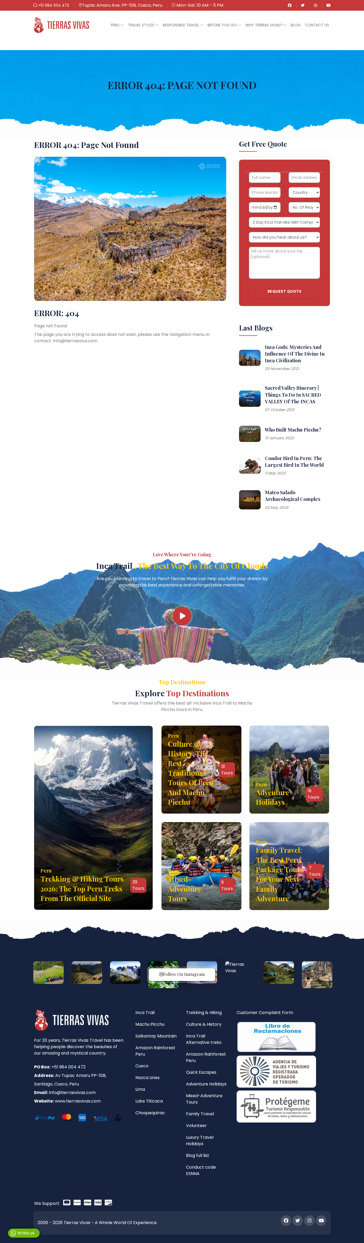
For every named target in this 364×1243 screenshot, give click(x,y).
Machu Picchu (149, 1024)
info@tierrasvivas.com (72, 1092)
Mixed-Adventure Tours (184, 888)
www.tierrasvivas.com (78, 1101)
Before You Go (223, 25)
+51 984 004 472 (53, 5)
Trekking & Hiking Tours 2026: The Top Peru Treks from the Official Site (82, 888)
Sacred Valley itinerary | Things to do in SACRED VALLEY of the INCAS (293, 394)
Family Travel (200, 1114)
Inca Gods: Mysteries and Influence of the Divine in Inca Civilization (295, 354)
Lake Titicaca (149, 1101)
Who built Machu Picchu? (293, 430)
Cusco (141, 1066)
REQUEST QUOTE (285, 291)
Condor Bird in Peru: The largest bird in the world (294, 461)
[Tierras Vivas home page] (61, 25)
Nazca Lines (147, 1078)
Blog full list (197, 1155)
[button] (117, 25)
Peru (115, 25)
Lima (140, 1089)
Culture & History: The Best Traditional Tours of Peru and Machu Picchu (190, 773)
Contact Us (317, 25)
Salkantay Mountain (156, 1036)
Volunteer (196, 1126)
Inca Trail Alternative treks (203, 1039)
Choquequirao (150, 1113)
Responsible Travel (181, 25)
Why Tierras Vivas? (264, 25)
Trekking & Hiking (204, 1012)
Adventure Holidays (272, 797)
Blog (296, 25)
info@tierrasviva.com (75, 341)
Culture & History (203, 1024)
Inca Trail (182, 565)
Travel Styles (141, 25)
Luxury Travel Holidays (199, 1140)
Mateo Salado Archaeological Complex (293, 495)
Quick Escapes (201, 1072)
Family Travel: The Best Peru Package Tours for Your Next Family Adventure (280, 874)
